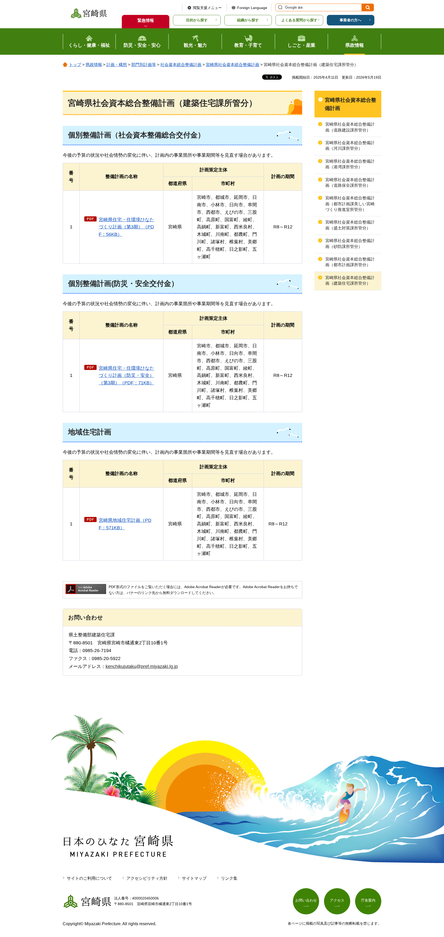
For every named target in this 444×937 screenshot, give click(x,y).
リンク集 (229, 878)
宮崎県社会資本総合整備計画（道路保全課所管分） (350, 183)
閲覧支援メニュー (207, 8)
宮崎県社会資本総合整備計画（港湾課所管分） (350, 164)
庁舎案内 (368, 900)
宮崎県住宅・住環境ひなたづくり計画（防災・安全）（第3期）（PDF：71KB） (126, 376)
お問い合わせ (306, 900)
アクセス (337, 900)
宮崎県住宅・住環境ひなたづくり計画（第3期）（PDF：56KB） (126, 227)
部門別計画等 (143, 64)
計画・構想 (116, 64)
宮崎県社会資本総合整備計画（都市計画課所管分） (350, 262)
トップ (75, 64)
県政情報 (94, 64)
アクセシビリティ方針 (147, 878)
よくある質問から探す (299, 20)
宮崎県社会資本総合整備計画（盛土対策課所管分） (350, 225)
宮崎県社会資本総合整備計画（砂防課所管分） (350, 243)
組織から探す (248, 20)
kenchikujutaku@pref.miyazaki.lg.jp (142, 666)
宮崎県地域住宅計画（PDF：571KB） (125, 524)
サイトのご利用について (89, 878)
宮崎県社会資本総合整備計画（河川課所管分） (350, 146)
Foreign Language (252, 8)
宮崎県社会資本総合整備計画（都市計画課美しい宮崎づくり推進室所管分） (350, 204)
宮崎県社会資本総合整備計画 (232, 64)
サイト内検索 (279, 7)
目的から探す (197, 20)
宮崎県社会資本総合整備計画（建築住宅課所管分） (350, 280)
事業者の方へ (350, 20)
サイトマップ (194, 878)
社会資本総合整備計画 (180, 64)
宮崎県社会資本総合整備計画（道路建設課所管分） (350, 127)
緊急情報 (145, 20)
